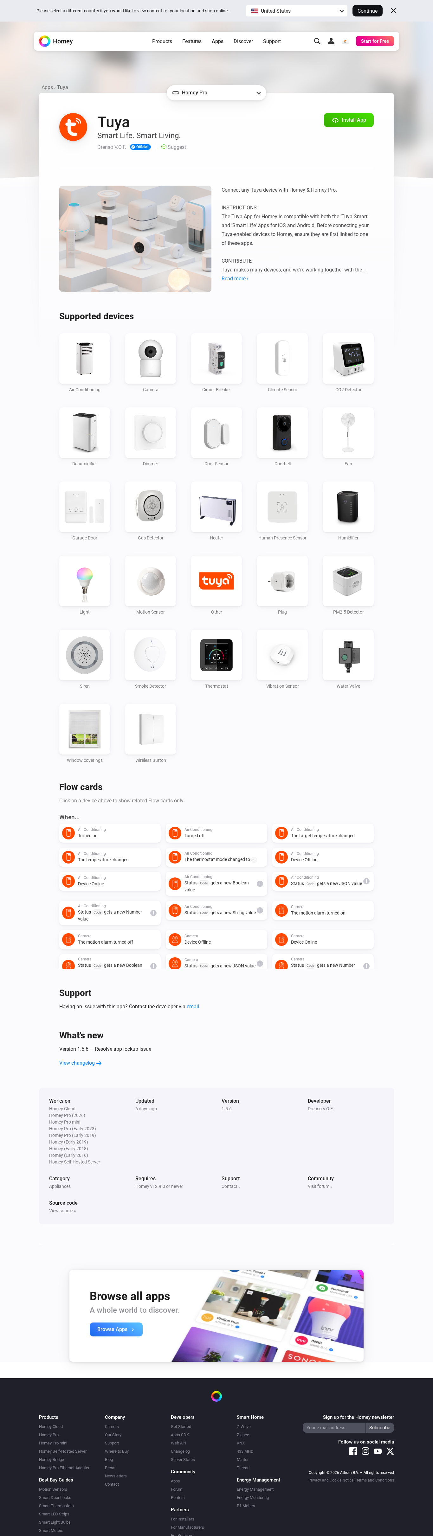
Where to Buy (117, 1451)
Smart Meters (51, 1530)
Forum (176, 1489)
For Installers (182, 1519)
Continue (368, 11)
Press (110, 1467)
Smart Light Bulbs (55, 1522)
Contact (112, 1484)
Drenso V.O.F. (320, 1108)
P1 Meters (246, 1505)
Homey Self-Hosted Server (63, 1451)
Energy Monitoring (253, 1497)
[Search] (317, 41)
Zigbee (243, 1434)
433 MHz (245, 1451)
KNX (241, 1443)
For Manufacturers (187, 1527)
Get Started (181, 1426)
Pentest (178, 1497)
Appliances (60, 1186)
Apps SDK (180, 1434)
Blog (109, 1459)
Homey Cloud (51, 1426)
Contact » (231, 1186)
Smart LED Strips (54, 1514)
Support (272, 41)
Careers (112, 1426)
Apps (217, 41)
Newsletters (116, 1476)
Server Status (183, 1459)
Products (162, 41)
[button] (296, 10)
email (193, 1007)
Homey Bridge (51, 1459)
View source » (62, 1210)
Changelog (180, 1451)
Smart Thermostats (56, 1505)
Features (192, 41)
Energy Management (255, 1489)
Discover (243, 41)
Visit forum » (320, 1186)
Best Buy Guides (56, 1480)
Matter (243, 1459)
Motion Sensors (53, 1489)
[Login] (331, 41)
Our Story (113, 1434)
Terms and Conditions (375, 1480)
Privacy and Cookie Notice (330, 1480)
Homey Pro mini (53, 1443)
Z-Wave (244, 1426)
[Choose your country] (345, 41)
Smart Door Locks (55, 1497)
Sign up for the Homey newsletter (358, 1417)
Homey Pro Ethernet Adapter (64, 1467)
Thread (243, 1467)
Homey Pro (49, 1434)
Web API (178, 1443)
